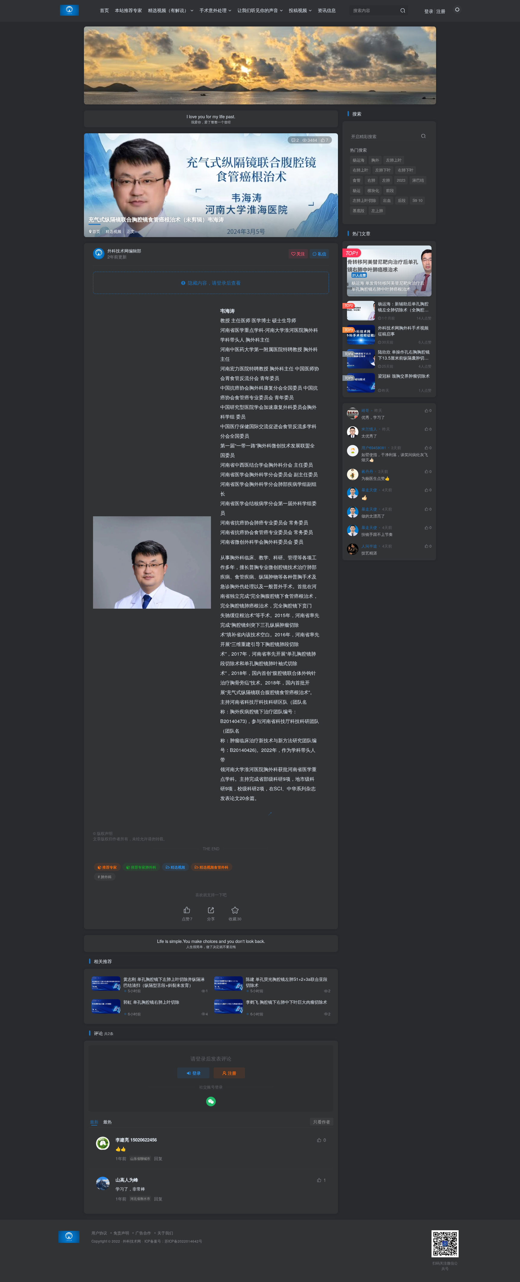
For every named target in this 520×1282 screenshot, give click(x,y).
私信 (322, 254)
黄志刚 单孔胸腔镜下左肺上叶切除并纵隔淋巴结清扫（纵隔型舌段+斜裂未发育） (164, 982)
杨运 (357, 190)
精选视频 (113, 231)
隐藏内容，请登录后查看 (213, 282)
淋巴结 (418, 180)
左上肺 (377, 210)
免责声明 (121, 1233)
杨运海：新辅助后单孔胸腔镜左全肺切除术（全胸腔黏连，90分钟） (403, 309)
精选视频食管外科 (214, 867)
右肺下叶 (405, 170)
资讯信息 (327, 10)
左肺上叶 (394, 160)
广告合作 (143, 1233)
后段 (402, 200)
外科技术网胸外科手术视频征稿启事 (403, 331)
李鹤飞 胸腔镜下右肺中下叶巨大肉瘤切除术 (286, 1002)
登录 (428, 11)
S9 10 (417, 200)
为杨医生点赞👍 (375, 478)
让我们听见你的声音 (257, 10)
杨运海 (358, 160)
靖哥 (365, 410)
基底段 (358, 210)
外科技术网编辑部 (124, 251)
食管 (357, 180)
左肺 (386, 180)
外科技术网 (132, 1241)
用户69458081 (373, 447)
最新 (94, 1122)
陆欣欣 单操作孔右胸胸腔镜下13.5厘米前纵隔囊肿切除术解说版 (404, 357)
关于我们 (165, 1233)
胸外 (375, 160)
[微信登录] (211, 1101)
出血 (387, 200)
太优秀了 (369, 436)
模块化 (373, 190)
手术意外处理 (213, 10)
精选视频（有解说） (168, 10)
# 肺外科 (105, 876)
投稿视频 (298, 10)
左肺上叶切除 (364, 200)
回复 (158, 1158)
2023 (401, 180)
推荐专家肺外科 (143, 867)
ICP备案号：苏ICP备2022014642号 (173, 1241)
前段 (390, 190)
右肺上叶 (360, 170)
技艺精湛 (369, 553)
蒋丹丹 (367, 471)
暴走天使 (369, 490)
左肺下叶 (383, 170)
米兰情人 (369, 429)
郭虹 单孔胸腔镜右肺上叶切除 (151, 1002)
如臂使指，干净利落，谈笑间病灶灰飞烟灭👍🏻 (394, 457)
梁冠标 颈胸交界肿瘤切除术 (404, 376)
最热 (107, 1122)
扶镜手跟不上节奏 (377, 534)
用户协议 (99, 1233)
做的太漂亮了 (373, 516)
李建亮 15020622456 (136, 1140)
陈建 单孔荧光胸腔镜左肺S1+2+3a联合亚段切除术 (286, 982)
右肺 (371, 180)
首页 (104, 10)
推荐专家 (109, 867)
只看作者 (321, 1122)
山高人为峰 (127, 1180)
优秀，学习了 (373, 417)
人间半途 (369, 546)
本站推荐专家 (128, 10)
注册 (440, 11)
